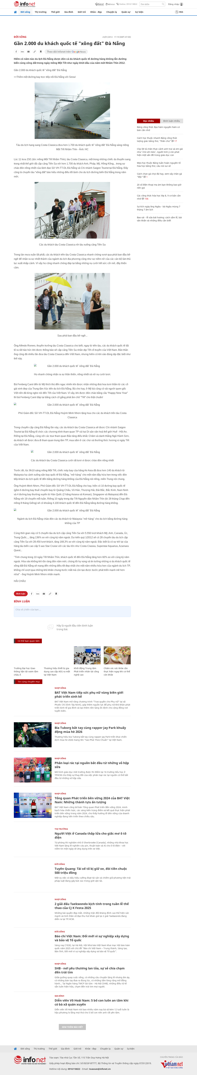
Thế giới (55, 11)
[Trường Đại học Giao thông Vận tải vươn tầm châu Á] (27, 655)
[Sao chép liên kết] (34, 51)
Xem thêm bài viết (72, 1027)
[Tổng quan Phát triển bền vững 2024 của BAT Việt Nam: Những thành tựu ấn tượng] (33, 805)
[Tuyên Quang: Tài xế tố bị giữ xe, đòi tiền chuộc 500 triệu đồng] (33, 875)
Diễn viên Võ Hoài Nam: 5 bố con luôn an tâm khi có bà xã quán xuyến (91, 1002)
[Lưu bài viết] (40, 51)
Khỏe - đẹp (96, 11)
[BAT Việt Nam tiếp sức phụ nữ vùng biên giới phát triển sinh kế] (33, 699)
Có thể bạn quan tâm (29, 640)
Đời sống (25, 11)
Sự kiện (139, 11)
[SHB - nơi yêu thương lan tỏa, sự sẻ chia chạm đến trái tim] (33, 975)
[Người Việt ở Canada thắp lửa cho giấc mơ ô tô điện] (33, 840)
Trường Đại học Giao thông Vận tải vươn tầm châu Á (26, 671)
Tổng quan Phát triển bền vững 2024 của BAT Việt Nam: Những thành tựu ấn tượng (92, 800)
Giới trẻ (82, 11)
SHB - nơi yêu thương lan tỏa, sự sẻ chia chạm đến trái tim (90, 970)
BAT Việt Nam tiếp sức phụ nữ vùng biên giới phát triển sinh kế (89, 694)
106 (146, 198)
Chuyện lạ (111, 11)
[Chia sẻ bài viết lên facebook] (16, 51)
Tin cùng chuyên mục (29, 681)
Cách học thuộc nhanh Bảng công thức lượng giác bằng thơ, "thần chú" (157, 139)
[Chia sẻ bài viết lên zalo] (22, 51)
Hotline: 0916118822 (128, 4)
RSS (181, 11)
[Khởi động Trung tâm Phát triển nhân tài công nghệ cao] (87, 655)
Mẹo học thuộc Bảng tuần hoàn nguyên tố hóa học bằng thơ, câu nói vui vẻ (159, 164)
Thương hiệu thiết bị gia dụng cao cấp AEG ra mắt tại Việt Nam (57, 671)
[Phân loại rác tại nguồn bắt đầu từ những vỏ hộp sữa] (33, 770)
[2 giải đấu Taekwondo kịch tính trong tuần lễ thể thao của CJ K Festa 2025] (33, 910)
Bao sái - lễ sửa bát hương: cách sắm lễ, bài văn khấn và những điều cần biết (159, 219)
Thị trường (40, 11)
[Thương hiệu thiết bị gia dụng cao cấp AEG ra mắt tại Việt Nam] (57, 655)
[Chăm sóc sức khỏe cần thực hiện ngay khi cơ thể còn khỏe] (117, 655)
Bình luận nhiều (171, 120)
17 (175, 141)
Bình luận (20, 593)
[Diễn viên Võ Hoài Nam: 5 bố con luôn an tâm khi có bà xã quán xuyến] (33, 1007)
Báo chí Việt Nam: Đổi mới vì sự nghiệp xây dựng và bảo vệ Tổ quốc (92, 938)
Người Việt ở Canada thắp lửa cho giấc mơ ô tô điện (90, 835)
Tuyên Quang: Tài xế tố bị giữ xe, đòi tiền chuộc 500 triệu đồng (91, 871)
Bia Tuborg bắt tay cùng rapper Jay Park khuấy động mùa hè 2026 (90, 730)
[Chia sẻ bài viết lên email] (28, 51)
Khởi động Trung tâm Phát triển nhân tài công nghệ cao (86, 671)
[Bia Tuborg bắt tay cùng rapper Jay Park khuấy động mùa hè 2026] (33, 734)
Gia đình (68, 11)
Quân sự (126, 11)
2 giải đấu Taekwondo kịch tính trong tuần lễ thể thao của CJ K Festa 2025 (92, 906)
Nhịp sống (60, 688)
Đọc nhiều (148, 120)
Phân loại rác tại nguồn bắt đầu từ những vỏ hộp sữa (92, 765)
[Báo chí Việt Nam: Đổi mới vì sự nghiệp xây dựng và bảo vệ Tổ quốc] (33, 943)
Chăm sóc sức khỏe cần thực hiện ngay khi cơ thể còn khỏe (117, 671)
